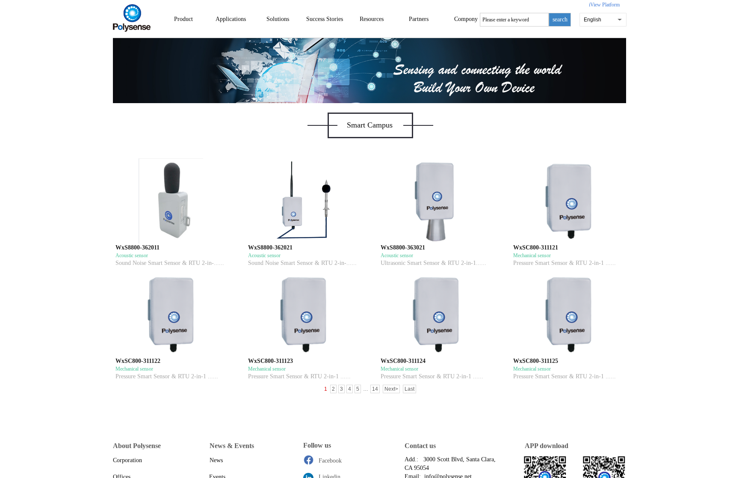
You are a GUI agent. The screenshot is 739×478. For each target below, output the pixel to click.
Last (409, 389)
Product (183, 19)
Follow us (317, 445)
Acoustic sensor (131, 255)
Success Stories (324, 19)
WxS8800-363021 (403, 247)
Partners (419, 19)
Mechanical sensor (532, 255)
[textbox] (514, 20)
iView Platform (604, 5)
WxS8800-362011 (137, 247)
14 (375, 389)
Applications (231, 19)
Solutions (277, 19)
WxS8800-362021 (270, 247)
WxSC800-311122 (137, 361)
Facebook (330, 460)
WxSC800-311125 (535, 361)
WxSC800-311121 (535, 247)
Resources (372, 19)
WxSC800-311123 (270, 361)
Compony (466, 19)
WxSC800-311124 (403, 361)
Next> (391, 389)
